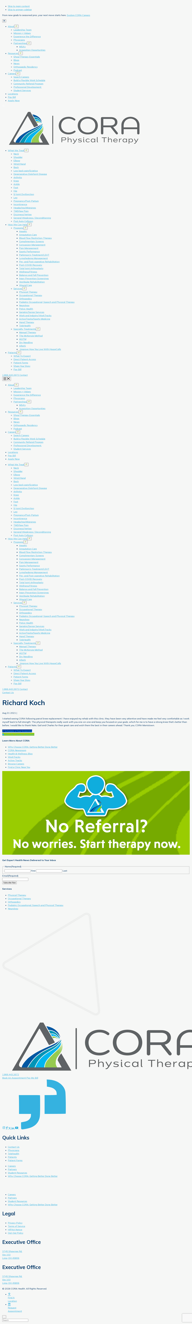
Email (10, 875)
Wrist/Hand (19, 164)
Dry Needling (26, 342)
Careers (12, 73)
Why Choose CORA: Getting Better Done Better (32, 747)
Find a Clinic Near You (19, 767)
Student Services (22, 90)
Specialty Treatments (24, 329)
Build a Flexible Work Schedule (29, 80)
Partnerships (20, 43)
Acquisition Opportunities (32, 50)
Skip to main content (19, 6)
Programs (18, 228)
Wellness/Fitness (28, 271)
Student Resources (17, 1172)
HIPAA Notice (15, 1229)
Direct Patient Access (24, 359)
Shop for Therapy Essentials (19, 734)
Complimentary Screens (31, 241)
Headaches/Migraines (24, 207)
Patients (12, 352)
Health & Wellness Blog (20, 753)
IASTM (22, 339)
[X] (10, 1128)
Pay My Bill (32, 1077)
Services (17, 288)
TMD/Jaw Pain (21, 211)
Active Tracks (15, 760)
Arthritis (17, 177)
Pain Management (28, 248)
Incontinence (20, 204)
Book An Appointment (14, 1077)
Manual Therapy (27, 332)
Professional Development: (27, 87)
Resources (13, 53)
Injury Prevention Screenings (34, 278)
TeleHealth (25, 325)
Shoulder (17, 157)
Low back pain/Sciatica (25, 170)
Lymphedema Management (33, 258)
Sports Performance (29, 251)
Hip (15, 190)
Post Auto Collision (23, 221)
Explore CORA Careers (78, 15)
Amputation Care (28, 234)
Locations (13, 93)
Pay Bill (12, 97)
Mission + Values (22, 33)
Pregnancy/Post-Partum (26, 201)
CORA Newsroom (17, 750)
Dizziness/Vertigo (22, 214)
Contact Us (8, 692)
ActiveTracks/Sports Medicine (34, 318)
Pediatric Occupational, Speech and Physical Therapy (47, 302)
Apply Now (14, 100)
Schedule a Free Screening (18, 731)
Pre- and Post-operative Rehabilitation (39, 261)
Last (65, 870)
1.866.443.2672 (11, 375)
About (11, 26)
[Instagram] (4, 1128)
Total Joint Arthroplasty (31, 268)
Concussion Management (32, 244)
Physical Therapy (28, 292)
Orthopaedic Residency (25, 66)
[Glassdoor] (42, 1128)
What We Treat (16, 150)
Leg (15, 197)
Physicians (19, 39)
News (16, 63)
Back (16, 167)
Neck (16, 153)
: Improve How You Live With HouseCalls (40, 349)
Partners (12, 1169)
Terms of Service (16, 1226)
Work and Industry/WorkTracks (35, 315)
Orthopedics (25, 298)
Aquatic (23, 231)
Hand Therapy (26, 322)
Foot (15, 187)
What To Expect (22, 356)
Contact (24, 375)
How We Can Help (17, 224)
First (33, 870)
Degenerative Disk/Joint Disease (30, 174)
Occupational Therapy (30, 295)
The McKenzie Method (31, 335)
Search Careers (21, 77)
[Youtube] (17, 1128)
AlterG (22, 345)
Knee (16, 180)
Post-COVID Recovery (30, 265)
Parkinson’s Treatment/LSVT (34, 254)
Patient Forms (20, 362)
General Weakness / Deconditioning (32, 217)
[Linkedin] (13, 1128)
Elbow (16, 160)
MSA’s (22, 46)
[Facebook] (7, 1128)
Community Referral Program (28, 83)
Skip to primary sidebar (20, 9)
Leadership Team (22, 29)
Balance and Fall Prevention (33, 275)
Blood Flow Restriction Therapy (35, 238)
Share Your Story (21, 366)
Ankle (16, 184)
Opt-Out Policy (15, 1233)
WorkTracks (14, 757)
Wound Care (25, 285)
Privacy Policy (15, 1222)
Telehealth (13, 1153)
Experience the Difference (27, 36)
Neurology (24, 305)
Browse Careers (16, 763)
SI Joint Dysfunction (23, 194)
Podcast (17, 70)
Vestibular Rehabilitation (32, 281)
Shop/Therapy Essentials (26, 56)
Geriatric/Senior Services (31, 312)
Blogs (16, 60)
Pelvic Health (26, 308)
